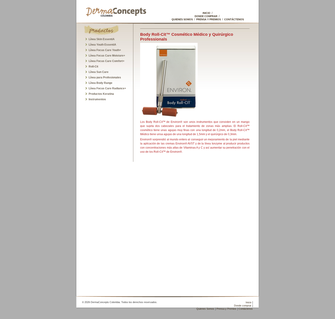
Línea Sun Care (98, 72)
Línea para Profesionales (105, 77)
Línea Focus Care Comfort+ (106, 61)
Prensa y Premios (208, 19)
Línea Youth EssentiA (102, 44)
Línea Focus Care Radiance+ (107, 88)
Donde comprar (206, 16)
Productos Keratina (101, 93)
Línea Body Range (100, 83)
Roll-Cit (93, 66)
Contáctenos (234, 19)
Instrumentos (97, 99)
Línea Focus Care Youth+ (105, 50)
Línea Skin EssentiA (102, 39)
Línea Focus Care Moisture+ (107, 55)
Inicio (206, 13)
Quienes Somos (182, 19)
